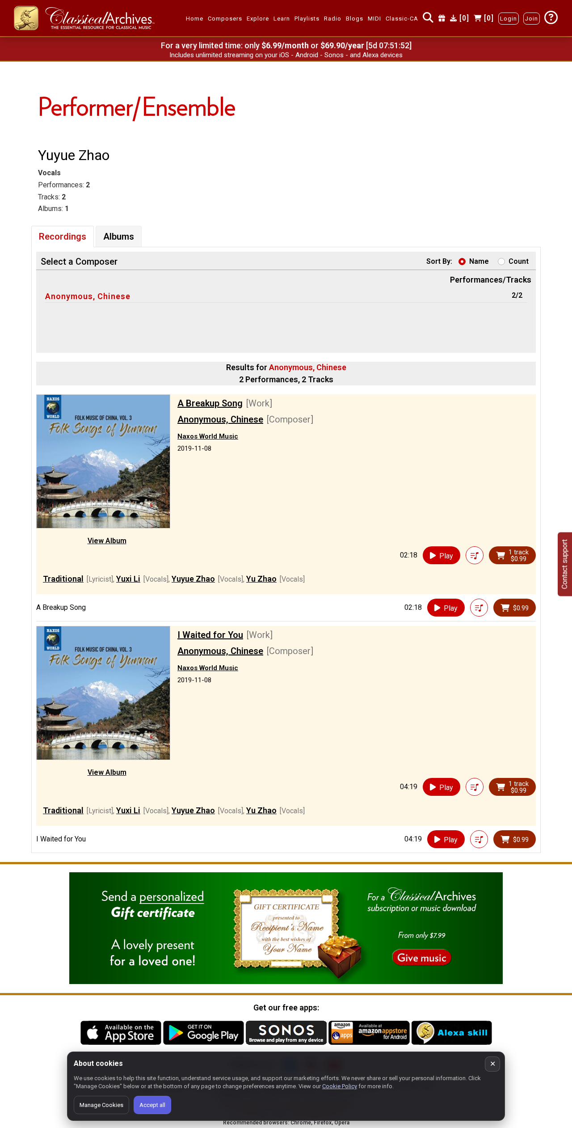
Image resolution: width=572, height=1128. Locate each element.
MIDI (374, 18)
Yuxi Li (128, 578)
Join (531, 18)
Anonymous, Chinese (87, 296)
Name (479, 261)
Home (194, 18)
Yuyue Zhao (193, 578)
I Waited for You (210, 634)
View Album (107, 541)
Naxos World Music (207, 436)
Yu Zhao (261, 578)
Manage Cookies (101, 1105)
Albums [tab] (118, 236)
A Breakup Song (210, 403)
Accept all (152, 1105)
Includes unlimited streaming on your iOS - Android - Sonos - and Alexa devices (286, 55)
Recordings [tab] (62, 236)
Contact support (564, 564)
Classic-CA (402, 18)
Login (508, 18)
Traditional (63, 578)
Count (519, 261)
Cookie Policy (339, 1086)
